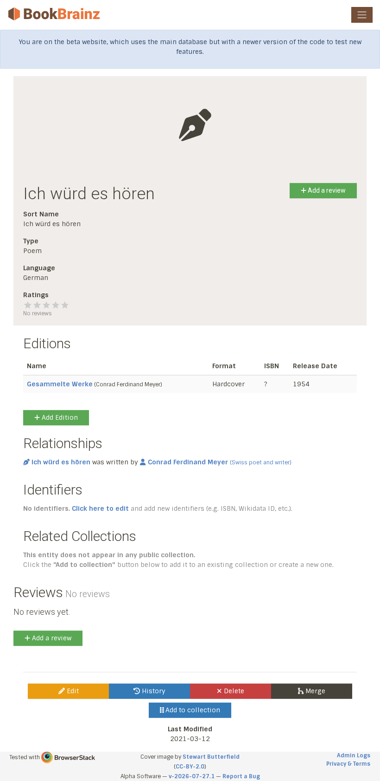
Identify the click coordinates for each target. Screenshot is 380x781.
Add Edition (59, 417)
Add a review (326, 190)
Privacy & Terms (348, 764)
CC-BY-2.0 (190, 766)
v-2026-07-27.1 (192, 776)
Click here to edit (100, 508)
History (152, 691)
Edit (72, 691)
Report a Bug (241, 776)
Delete (233, 691)
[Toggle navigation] (362, 15)
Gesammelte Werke (60, 384)
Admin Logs (353, 755)
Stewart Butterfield (211, 757)
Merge (314, 691)
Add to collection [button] (192, 710)
